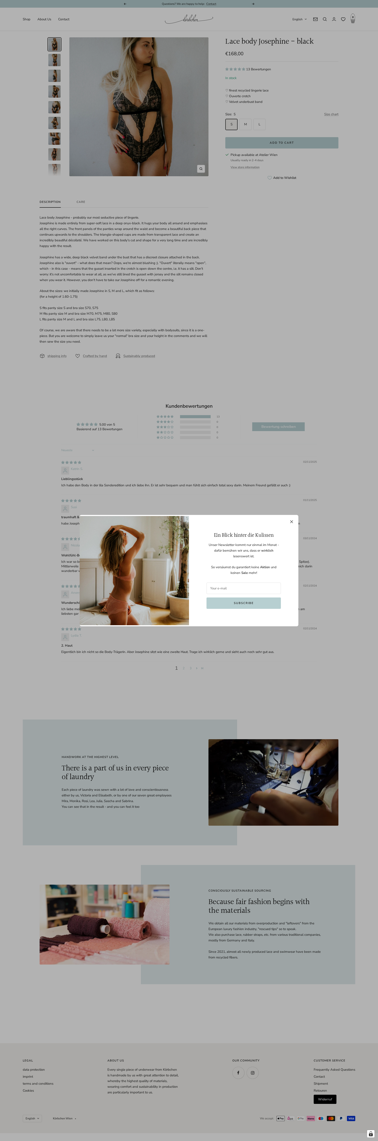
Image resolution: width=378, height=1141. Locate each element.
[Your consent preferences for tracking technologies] (370, 1134)
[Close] (291, 521)
